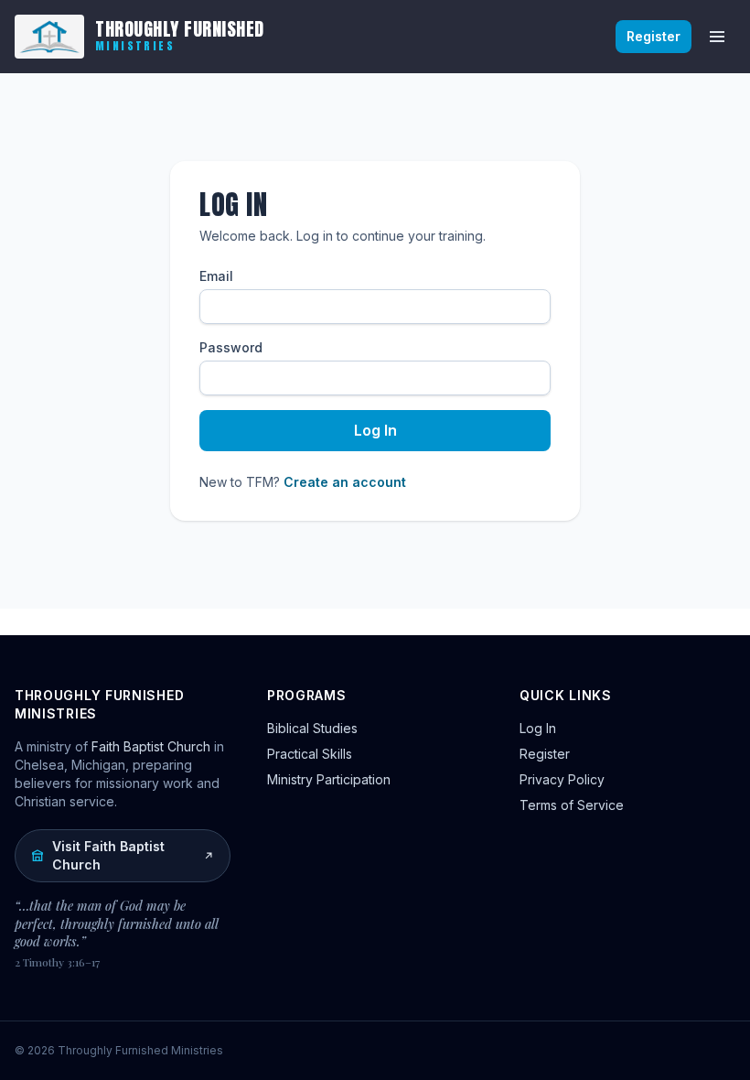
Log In (375, 430)
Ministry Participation (329, 779)
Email (216, 276)
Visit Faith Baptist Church (108, 855)
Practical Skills (309, 753)
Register (653, 36)
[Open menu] (717, 36)
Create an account (345, 482)
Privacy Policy (562, 779)
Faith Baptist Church (150, 746)
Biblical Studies (312, 728)
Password (230, 347)
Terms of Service (572, 805)
